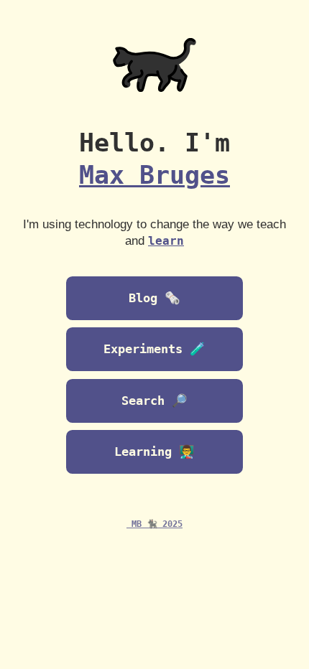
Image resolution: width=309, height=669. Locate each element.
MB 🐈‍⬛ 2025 (154, 524)
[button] (154, 452)
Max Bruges (154, 175)
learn (166, 241)
